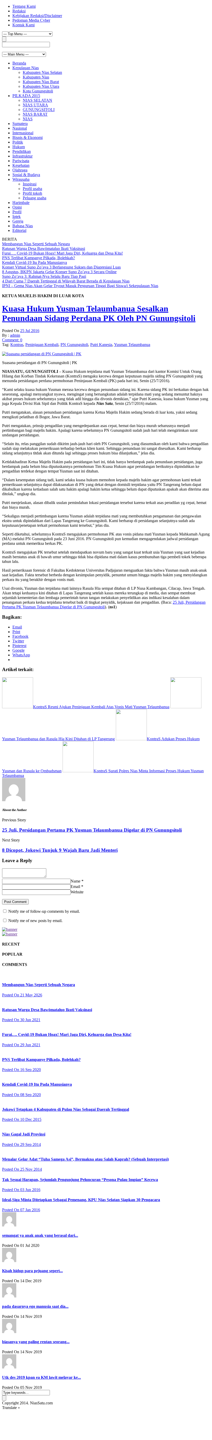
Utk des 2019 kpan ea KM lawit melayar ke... (41, 1377)
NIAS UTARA (35, 105)
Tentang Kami (24, 6)
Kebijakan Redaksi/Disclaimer (37, 15)
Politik (17, 142)
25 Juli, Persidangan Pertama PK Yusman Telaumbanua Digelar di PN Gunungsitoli (104, 604)
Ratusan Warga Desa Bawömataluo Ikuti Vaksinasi (43, 248)
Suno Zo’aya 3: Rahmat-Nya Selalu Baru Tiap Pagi (44, 276)
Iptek (16, 216)
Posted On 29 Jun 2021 (21, 1045)
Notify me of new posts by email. (35, 920)
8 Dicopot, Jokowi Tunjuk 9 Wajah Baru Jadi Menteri (60, 850)
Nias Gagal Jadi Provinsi (23, 1134)
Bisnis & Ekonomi (27, 137)
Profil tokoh (32, 193)
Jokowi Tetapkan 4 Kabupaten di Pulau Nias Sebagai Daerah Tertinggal (65, 1109)
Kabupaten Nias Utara (41, 86)
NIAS (28, 119)
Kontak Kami (23, 25)
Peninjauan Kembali (41, 344)
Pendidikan (21, 151)
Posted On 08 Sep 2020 (21, 1094)
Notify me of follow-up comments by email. (44, 911)
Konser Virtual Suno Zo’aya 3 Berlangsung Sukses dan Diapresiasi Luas (61, 267)
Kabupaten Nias (36, 77)
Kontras (16, 344)
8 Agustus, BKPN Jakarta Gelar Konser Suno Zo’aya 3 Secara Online (59, 272)
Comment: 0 (12, 340)
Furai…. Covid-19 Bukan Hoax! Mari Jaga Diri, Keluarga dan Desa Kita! (62, 253)
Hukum (18, 147)
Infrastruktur (22, 156)
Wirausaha (20, 179)
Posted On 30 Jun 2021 (21, 1020)
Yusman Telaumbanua (132, 344)
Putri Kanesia (101, 344)
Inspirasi (29, 184)
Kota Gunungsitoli (38, 91)
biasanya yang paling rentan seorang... (36, 1342)
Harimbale (20, 202)
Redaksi (19, 11)
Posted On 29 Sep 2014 (21, 1144)
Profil (16, 212)
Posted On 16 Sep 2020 (21, 1069)
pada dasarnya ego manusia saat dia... (35, 1306)
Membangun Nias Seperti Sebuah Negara (36, 244)
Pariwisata (20, 161)
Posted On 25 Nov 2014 (22, 1169)
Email (75, 886)
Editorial (19, 230)
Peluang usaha (34, 198)
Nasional (19, 128)
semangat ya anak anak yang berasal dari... (40, 1235)
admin (15, 335)
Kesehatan (20, 165)
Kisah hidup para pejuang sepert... (32, 1271)
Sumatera (20, 123)
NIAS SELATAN (37, 100)
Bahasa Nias (22, 226)
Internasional (22, 133)
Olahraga (19, 170)
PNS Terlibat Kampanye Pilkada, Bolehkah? (38, 258)
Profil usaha (32, 188)
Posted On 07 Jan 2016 (21, 1210)
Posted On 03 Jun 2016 (21, 1189)
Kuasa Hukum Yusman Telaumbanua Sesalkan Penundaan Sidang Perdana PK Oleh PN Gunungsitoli (98, 313)
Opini (17, 207)
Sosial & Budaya (26, 174)
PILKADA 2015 (26, 95)
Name (75, 881)
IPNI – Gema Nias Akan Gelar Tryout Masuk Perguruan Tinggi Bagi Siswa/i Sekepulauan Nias (80, 286)
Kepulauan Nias (25, 68)
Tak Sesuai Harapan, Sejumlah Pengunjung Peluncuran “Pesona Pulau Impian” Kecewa (80, 1179)
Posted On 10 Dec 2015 (21, 1119)
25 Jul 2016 (29, 330)
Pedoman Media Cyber (31, 20)
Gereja (17, 221)
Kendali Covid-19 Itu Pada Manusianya (34, 262)
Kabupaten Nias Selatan (42, 72)
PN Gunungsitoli (74, 344)
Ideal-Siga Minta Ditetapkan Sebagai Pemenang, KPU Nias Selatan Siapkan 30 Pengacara (81, 1200)
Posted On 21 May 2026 (22, 995)
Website (77, 892)
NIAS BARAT (35, 114)
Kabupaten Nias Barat (41, 82)
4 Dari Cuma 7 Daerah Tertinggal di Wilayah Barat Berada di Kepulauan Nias (66, 281)
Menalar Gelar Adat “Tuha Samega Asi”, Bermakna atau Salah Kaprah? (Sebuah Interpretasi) (85, 1159)
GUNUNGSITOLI (39, 109)
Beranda (19, 63)
